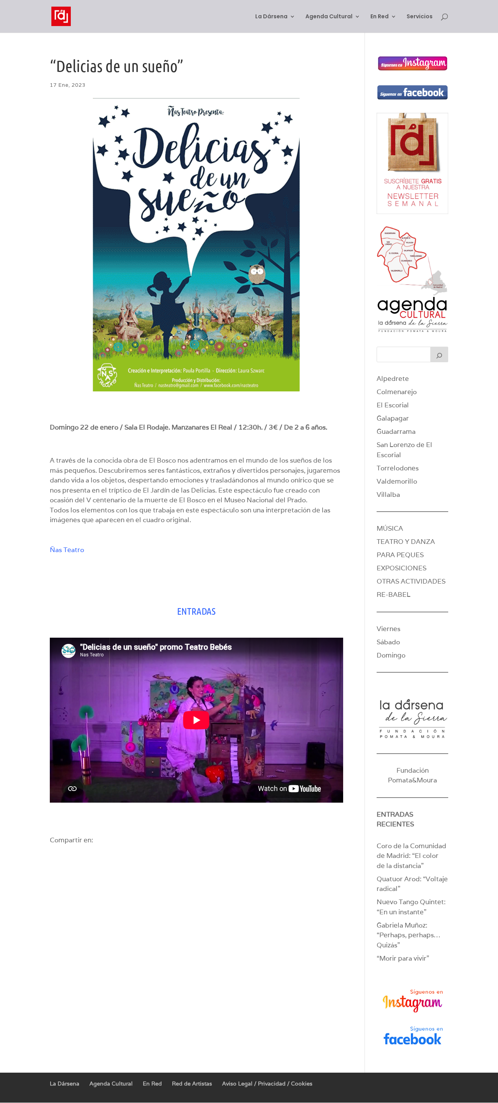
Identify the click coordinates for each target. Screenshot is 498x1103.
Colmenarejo (397, 392)
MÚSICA (390, 528)
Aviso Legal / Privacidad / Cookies (267, 1083)
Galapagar (393, 418)
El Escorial (393, 405)
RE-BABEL (393, 594)
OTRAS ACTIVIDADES (411, 581)
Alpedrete (393, 378)
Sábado (388, 642)
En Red (379, 17)
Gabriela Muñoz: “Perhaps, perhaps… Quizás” (408, 935)
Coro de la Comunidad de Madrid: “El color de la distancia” (411, 856)
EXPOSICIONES (401, 568)
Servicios (420, 17)
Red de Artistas (192, 1083)
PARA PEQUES (400, 555)
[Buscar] (439, 354)
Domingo (391, 655)
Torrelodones (398, 468)
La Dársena (271, 17)
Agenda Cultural (328, 17)
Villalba (388, 494)
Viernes (388, 628)
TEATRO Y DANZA (406, 541)
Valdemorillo (397, 481)
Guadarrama (396, 431)
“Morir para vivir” (403, 958)
